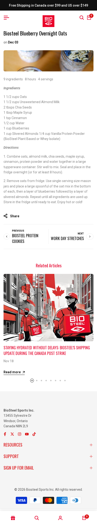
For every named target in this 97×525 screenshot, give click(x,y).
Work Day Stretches (67, 238)
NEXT (81, 233)
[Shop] (13, 518)
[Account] (60, 518)
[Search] (82, 18)
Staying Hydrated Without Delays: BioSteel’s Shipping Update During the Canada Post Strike (47, 350)
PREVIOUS (18, 230)
